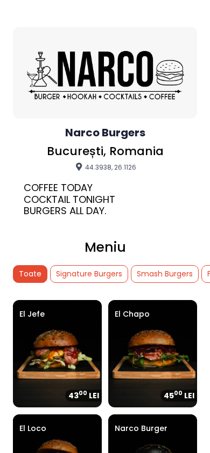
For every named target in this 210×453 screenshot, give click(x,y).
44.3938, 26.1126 (109, 167)
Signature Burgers (89, 273)
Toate (30, 273)
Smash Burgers (165, 273)
